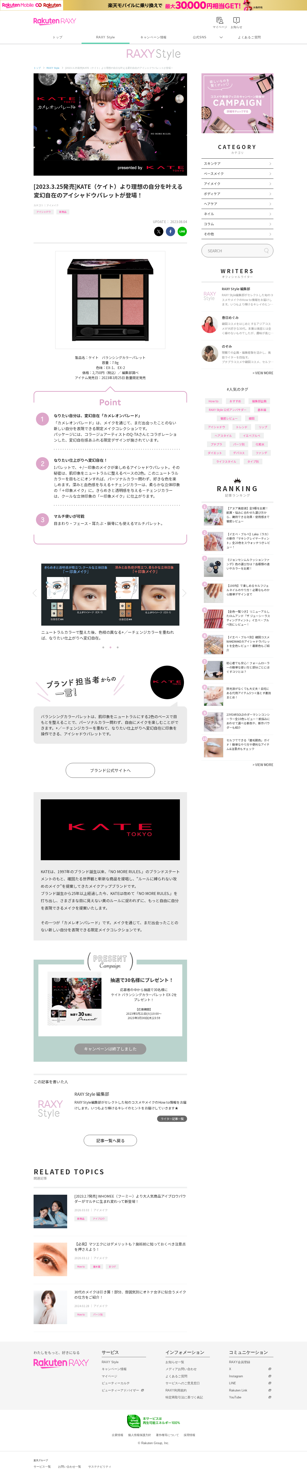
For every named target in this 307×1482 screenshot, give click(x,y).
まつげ (112, 1266)
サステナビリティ (99, 1466)
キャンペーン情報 (153, 37)
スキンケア (212, 163)
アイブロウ (99, 1218)
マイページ (109, 1376)
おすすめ (235, 401)
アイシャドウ (43, 211)
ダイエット (215, 453)
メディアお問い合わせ (181, 1369)
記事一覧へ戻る (110, 1140)
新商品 (62, 211)
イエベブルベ (251, 435)
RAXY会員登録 (239, 1362)
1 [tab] (103, 647)
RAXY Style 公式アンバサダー (228, 410)
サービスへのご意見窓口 (182, 1383)
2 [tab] (110, 647)
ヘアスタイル (223, 435)
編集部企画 (259, 401)
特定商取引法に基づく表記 (184, 1397)
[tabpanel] (110, 604)
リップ (263, 427)
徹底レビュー (229, 418)
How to (81, 1266)
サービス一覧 (42, 1466)
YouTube (235, 1397)
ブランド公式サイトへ (110, 770)
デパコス (239, 453)
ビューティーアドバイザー (120, 1390)
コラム (209, 223)
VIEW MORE (263, 372)
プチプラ (216, 444)
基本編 (96, 1266)
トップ (57, 37)
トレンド (242, 427)
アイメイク (53, 205)
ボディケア (212, 193)
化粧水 (260, 444)
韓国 (251, 418)
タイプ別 (253, 461)
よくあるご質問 (249, 37)
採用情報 (189, 1435)
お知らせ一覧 (174, 1362)
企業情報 (117, 1435)
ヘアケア (210, 203)
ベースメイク (214, 173)
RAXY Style (105, 37)
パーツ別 (98, 1314)
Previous (35, 593)
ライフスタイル (226, 461)
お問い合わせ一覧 (69, 1466)
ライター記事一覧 (172, 1119)
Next (185, 593)
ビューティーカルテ (116, 1383)
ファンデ (261, 453)
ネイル (209, 213)
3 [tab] (117, 647)
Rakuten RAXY (55, 21)
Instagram (236, 1376)
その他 (209, 233)
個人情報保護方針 (139, 1435)
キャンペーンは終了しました (110, 1049)
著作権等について (167, 1435)
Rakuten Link (238, 1390)
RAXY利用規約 (176, 1390)
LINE (232, 1383)
